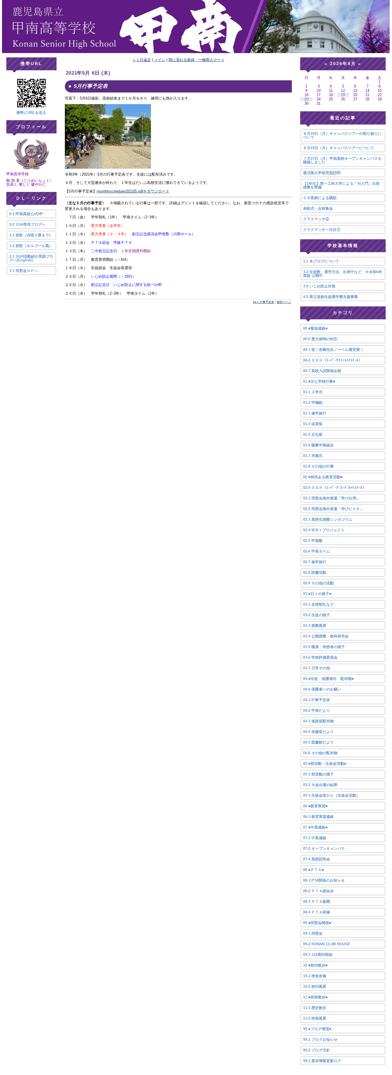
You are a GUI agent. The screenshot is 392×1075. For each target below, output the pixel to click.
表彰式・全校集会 (318, 208)
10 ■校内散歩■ (315, 965)
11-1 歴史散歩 (314, 1008)
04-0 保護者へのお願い (322, 689)
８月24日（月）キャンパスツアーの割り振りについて (342, 135)
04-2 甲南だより (316, 710)
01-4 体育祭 (313, 424)
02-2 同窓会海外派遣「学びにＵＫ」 (333, 509)
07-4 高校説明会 (316, 859)
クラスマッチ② (316, 219)
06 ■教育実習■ (315, 806)
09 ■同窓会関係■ (317, 923)
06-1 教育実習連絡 (318, 816)
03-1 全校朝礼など (318, 604)
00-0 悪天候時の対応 (320, 339)
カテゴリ (343, 312)
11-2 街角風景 (314, 1018)
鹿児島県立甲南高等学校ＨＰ (196, 26)
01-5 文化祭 (313, 434)
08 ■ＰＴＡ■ (313, 870)
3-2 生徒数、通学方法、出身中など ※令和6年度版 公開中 (342, 274)
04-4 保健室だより (318, 732)
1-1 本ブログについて (321, 261)
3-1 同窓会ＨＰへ (23, 271)
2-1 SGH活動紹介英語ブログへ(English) (31, 258)
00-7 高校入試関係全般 (322, 371)
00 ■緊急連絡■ (315, 328)
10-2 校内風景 (314, 986)
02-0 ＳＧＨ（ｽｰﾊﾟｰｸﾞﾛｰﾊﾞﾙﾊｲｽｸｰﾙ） (334, 487)
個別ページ (284, 302)
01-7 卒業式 (313, 456)
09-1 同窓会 (313, 933)
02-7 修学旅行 (314, 562)
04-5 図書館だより (318, 742)
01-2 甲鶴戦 (313, 403)
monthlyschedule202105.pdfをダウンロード (133, 191)
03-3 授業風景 (314, 625)
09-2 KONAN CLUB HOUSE (326, 944)
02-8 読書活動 (314, 572)
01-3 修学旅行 (314, 413)
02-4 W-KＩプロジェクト (324, 530)
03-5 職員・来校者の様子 (324, 647)
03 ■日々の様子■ (317, 594)
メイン (159, 60)
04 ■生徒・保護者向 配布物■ (328, 679)
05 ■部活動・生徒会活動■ (324, 763)
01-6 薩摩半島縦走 (318, 445)
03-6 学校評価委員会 (320, 657)
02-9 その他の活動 (318, 583)
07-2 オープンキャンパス (324, 848)
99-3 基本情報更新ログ (322, 1061)
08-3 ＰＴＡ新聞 (316, 901)
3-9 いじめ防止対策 (319, 286)
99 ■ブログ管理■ (317, 1029)
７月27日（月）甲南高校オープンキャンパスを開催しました (342, 160)
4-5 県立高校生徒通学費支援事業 (330, 297)
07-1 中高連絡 (314, 838)
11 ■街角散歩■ (315, 997)
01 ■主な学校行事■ (319, 381)
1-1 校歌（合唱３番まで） (31, 235)
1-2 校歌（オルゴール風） (31, 246)
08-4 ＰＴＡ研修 (316, 912)
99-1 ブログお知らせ (320, 1039)
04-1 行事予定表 (263, 302)
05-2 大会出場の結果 (320, 785)
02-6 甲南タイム (316, 551)
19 (343, 95)
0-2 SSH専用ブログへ (27, 224)
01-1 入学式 (313, 392)
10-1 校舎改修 (314, 976)
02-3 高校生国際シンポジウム (327, 519)
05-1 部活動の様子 (318, 774)
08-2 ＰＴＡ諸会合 (318, 891)
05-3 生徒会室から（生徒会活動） (331, 795)
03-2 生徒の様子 (316, 615)
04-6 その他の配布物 (320, 753)
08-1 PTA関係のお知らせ (324, 880)
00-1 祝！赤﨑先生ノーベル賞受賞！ (333, 349)
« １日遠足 (142, 60)
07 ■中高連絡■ (315, 827)
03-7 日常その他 (316, 668)
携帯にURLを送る (31, 112)
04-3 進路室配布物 (318, 721)
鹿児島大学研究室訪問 (321, 173)
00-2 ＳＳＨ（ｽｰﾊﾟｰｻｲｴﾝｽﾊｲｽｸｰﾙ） (332, 360)
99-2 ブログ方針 (316, 1050)
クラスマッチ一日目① (321, 230)
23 (306, 99)
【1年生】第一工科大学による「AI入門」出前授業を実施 (341, 185)
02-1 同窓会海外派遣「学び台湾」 (331, 498)
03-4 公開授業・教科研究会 (326, 636)
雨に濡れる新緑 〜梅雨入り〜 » (196, 60)
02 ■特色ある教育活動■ (323, 477)
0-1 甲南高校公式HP (26, 214)
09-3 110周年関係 (317, 954)
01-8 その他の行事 (318, 466)
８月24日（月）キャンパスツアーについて (338, 148)
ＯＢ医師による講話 (320, 198)
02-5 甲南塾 (313, 541)
